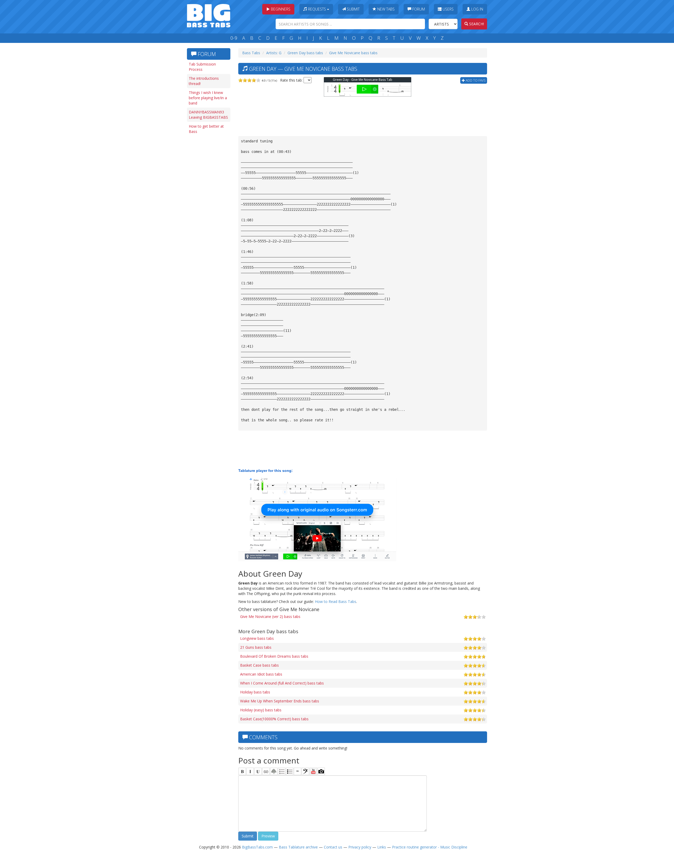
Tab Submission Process (202, 67)
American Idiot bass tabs (261, 674)
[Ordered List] (281, 771)
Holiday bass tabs (255, 692)
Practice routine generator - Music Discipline (429, 847)
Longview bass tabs (257, 638)
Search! (476, 23)
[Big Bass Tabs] (208, 15)
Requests (317, 9)
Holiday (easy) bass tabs (260, 709)
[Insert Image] (273, 771)
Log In (476, 9)
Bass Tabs (251, 52)
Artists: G (273, 52)
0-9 (233, 38)
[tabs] (305, 771)
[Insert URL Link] (266, 771)
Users (448, 9)
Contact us (333, 847)
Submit (353, 9)
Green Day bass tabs (305, 52)
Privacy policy (359, 847)
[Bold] (242, 771)
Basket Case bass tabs (259, 665)
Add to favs (475, 80)
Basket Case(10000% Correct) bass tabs (274, 718)
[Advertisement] (208, 218)
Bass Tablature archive (298, 847)
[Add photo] (321, 771)
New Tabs (385, 9)
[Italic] (250, 771)
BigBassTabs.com (257, 847)
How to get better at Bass (206, 129)
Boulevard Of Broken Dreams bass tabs (274, 656)
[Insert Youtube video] (313, 771)
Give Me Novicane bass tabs (353, 52)
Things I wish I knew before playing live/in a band (208, 98)
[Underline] (258, 771)
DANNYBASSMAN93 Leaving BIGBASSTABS (208, 114)
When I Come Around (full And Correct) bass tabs (282, 683)
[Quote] (297, 771)
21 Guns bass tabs (255, 647)
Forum (418, 9)
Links (381, 847)
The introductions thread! (204, 81)
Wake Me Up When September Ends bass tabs (279, 700)
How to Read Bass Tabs (335, 601)
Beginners (280, 9)
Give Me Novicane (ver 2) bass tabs (270, 616)
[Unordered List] (289, 771)
